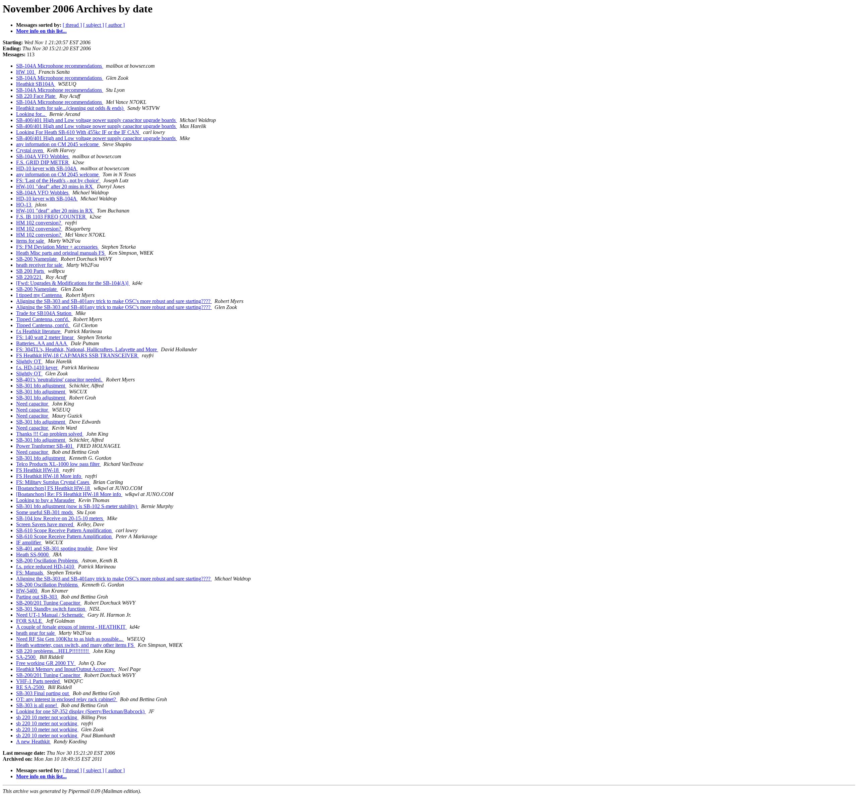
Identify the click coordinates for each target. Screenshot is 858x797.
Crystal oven (30, 150)
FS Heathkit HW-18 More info (49, 476)
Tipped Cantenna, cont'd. (43, 319)
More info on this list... (41, 31)
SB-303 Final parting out (43, 693)
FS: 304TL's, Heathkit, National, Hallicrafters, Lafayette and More (87, 349)
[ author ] (115, 25)
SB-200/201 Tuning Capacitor (48, 603)
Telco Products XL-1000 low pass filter (58, 464)
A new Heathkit (33, 741)
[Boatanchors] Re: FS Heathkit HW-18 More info (69, 494)
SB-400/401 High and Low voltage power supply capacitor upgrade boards (96, 120)
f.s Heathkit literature (39, 331)
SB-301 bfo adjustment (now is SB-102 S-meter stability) (77, 506)
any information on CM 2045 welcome (58, 144)
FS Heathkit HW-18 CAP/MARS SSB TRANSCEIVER (77, 355)
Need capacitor (32, 404)
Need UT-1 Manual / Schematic (50, 615)
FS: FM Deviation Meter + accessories (57, 247)
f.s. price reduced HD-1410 (45, 566)
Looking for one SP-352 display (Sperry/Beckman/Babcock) (81, 711)
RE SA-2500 (30, 687)
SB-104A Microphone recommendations (59, 66)
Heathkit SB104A (35, 84)
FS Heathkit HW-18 (38, 470)
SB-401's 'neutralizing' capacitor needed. (59, 379)
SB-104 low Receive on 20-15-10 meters (60, 518)
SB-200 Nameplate (37, 259)
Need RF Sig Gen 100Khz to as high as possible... (70, 639)
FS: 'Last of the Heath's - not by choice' (58, 180)
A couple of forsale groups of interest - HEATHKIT (71, 627)
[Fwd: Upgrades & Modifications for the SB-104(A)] (73, 283)
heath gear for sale (36, 633)
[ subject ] (93, 25)
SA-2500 (26, 657)
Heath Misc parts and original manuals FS (61, 253)
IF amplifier (29, 542)
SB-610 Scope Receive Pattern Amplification (64, 530)
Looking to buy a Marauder (46, 500)
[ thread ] (72, 25)
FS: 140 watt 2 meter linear (45, 337)
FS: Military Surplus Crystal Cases (53, 482)
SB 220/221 (29, 277)
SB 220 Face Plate (36, 96)
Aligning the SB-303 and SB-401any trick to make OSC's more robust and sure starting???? (114, 301)
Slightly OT (29, 361)
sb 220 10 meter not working (47, 717)
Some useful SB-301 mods (45, 512)
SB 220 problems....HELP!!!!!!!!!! (53, 651)
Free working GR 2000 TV (46, 663)
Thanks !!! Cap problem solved (49, 434)
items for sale (30, 241)
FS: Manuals (30, 572)
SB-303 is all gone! (37, 705)
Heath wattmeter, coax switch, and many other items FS (75, 645)
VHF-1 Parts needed (38, 681)
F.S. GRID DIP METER (43, 162)
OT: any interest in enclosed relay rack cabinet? (66, 699)
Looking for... (31, 114)
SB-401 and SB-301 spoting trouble (55, 548)
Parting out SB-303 (37, 597)
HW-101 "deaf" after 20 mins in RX (55, 186)
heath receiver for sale (40, 265)
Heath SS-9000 (33, 554)
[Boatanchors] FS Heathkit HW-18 (53, 488)
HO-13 (24, 204)
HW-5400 (27, 591)
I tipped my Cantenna (39, 295)
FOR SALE (29, 621)
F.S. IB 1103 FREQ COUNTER (51, 217)
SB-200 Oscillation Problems (47, 560)
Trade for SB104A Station (44, 313)
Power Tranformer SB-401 (45, 446)
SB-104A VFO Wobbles (43, 156)
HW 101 (26, 72)
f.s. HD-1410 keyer (37, 367)
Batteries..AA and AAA (42, 343)
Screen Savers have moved (45, 524)
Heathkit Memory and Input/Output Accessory (66, 669)
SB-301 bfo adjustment (41, 385)
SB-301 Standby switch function (51, 609)
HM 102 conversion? (39, 223)
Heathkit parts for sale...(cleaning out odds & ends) (70, 108)
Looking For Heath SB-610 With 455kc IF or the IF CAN (78, 132)
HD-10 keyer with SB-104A (47, 168)
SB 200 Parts (30, 271)
